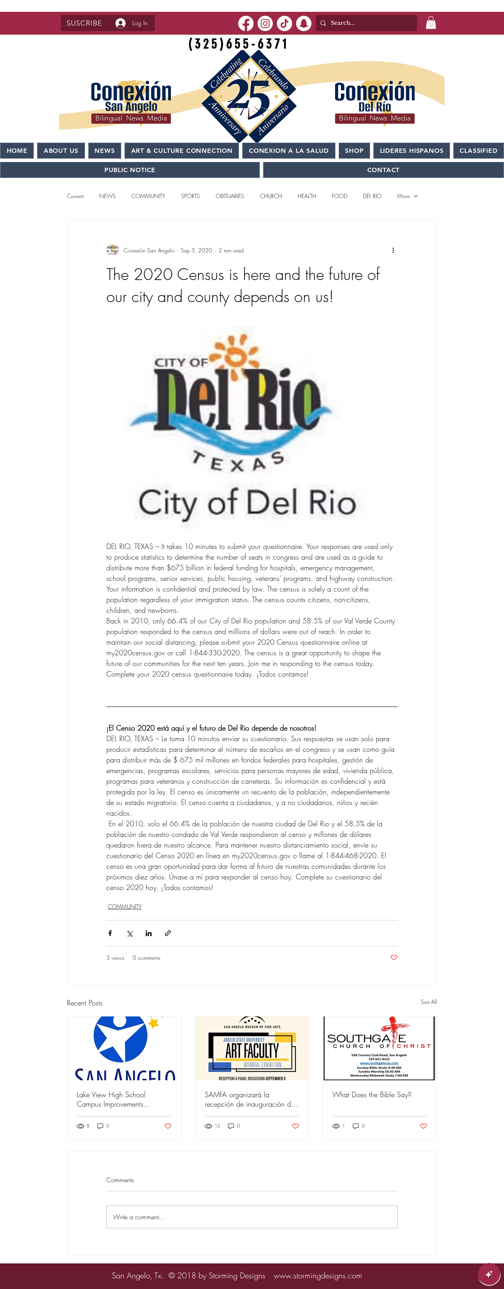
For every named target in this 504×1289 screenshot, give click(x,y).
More (403, 196)
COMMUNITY (148, 196)
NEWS (107, 196)
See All (429, 1001)
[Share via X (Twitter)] (129, 933)
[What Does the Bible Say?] (380, 1048)
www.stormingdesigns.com (318, 1275)
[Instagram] (265, 23)
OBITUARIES (230, 196)
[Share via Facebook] (110, 933)
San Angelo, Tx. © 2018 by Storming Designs (188, 1275)
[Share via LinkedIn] (148, 933)
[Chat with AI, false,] (489, 1274)
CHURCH (271, 196)
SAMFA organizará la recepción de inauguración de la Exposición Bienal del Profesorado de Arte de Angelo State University (251, 1099)
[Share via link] (168, 933)
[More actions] (393, 250)
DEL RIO (372, 196)
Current (75, 196)
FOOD (339, 196)
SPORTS (190, 196)
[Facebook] (246, 23)
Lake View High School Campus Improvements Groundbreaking (111, 1099)
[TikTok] (284, 23)
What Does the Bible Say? (371, 1094)
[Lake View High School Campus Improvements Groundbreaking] (124, 1048)
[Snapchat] (303, 23)
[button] (84, 23)
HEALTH (307, 196)
